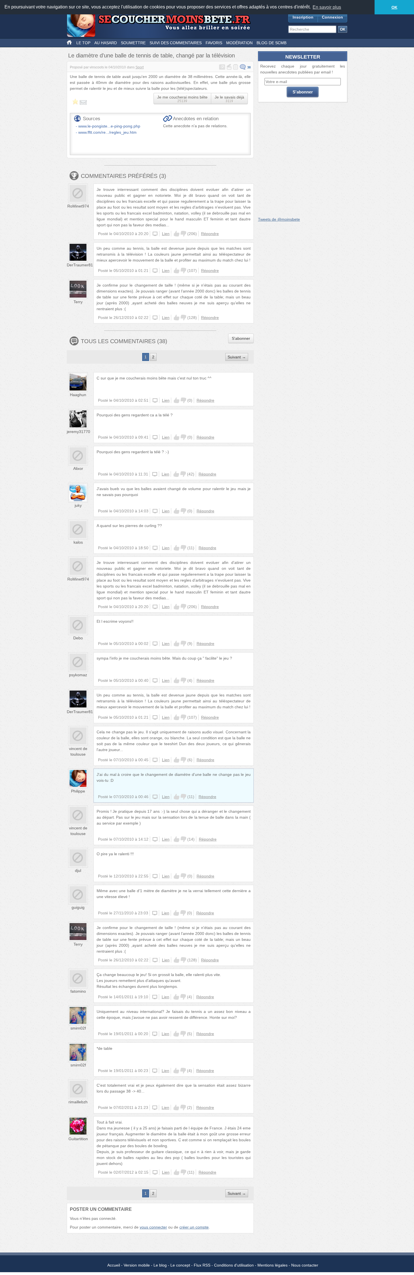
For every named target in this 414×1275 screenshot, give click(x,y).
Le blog (160, 1265)
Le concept (180, 1265)
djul (78, 870)
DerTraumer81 (80, 265)
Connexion (332, 17)
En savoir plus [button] (327, 7)
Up (176, 233)
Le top (83, 43)
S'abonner (241, 338)
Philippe (78, 791)
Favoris (214, 43)
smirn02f (78, 1028)
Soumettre (133, 43)
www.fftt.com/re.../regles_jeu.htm (107, 132)
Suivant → (237, 357)
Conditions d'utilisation (234, 1265)
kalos (78, 542)
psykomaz (78, 675)
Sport (139, 67)
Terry (78, 302)
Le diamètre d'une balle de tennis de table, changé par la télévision (151, 55)
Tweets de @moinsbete (279, 219)
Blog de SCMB (271, 43)
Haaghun (78, 394)
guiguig (78, 907)
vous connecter (153, 1227)
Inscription (303, 17)
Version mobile (137, 1265)
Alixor (78, 468)
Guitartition (78, 1138)
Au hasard (105, 43)
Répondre (210, 233)
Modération (239, 43)
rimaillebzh (78, 1102)
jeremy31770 (78, 431)
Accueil (113, 1265)
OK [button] (394, 7)
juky (78, 505)
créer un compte (194, 1227)
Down (183, 233)
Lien (166, 233)
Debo (78, 638)
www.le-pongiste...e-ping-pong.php (109, 126)
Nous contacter (304, 1265)
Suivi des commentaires (176, 43)
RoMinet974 (78, 206)
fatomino (78, 991)
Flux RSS (202, 1265)
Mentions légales (272, 1265)
